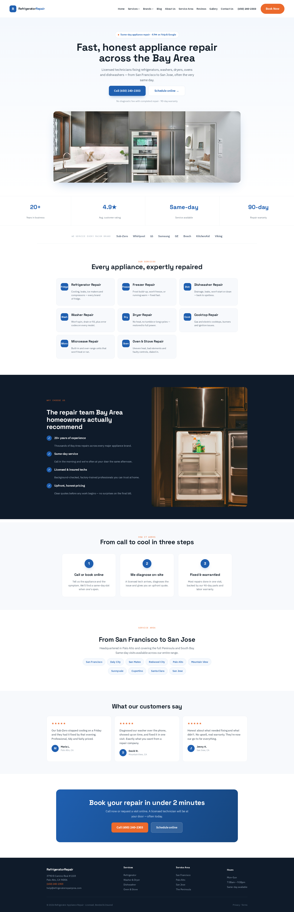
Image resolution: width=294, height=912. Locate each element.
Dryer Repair (142, 315)
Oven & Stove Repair (148, 341)
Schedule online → (166, 91)
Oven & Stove (131, 889)
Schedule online (166, 827)
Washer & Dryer (132, 879)
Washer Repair (82, 315)
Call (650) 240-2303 (127, 91)
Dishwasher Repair (208, 285)
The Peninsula (183, 889)
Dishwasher (130, 884)
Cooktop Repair (206, 315)
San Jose (180, 884)
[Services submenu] (139, 9)
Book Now (272, 9)
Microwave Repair (85, 341)
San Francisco (183, 875)
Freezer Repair (144, 285)
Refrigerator (130, 875)
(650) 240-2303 (247, 8)
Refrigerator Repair (86, 285)
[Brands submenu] (152, 9)
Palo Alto (180, 879)
